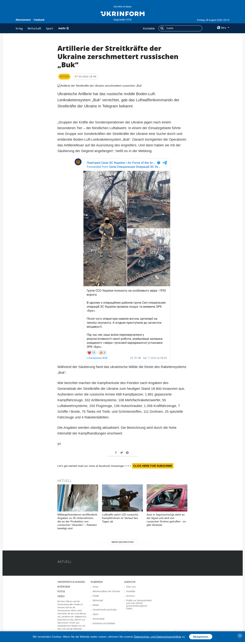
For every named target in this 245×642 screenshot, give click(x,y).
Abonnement (23, 19)
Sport (49, 28)
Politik (96, 596)
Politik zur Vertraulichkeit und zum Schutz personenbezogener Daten (139, 604)
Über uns (131, 586)
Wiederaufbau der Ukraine (106, 591)
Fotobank (39, 19)
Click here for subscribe (152, 465)
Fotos (61, 591)
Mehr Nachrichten (123, 542)
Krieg (19, 28)
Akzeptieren (200, 636)
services (130, 596)
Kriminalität (98, 619)
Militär (96, 605)
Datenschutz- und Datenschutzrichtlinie (157, 636)
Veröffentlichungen (71, 582)
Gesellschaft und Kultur (105, 609)
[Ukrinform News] (122, 13)
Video (61, 596)
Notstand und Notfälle (104, 623)
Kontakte (149, 28)
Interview (63, 586)
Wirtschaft (34, 28)
